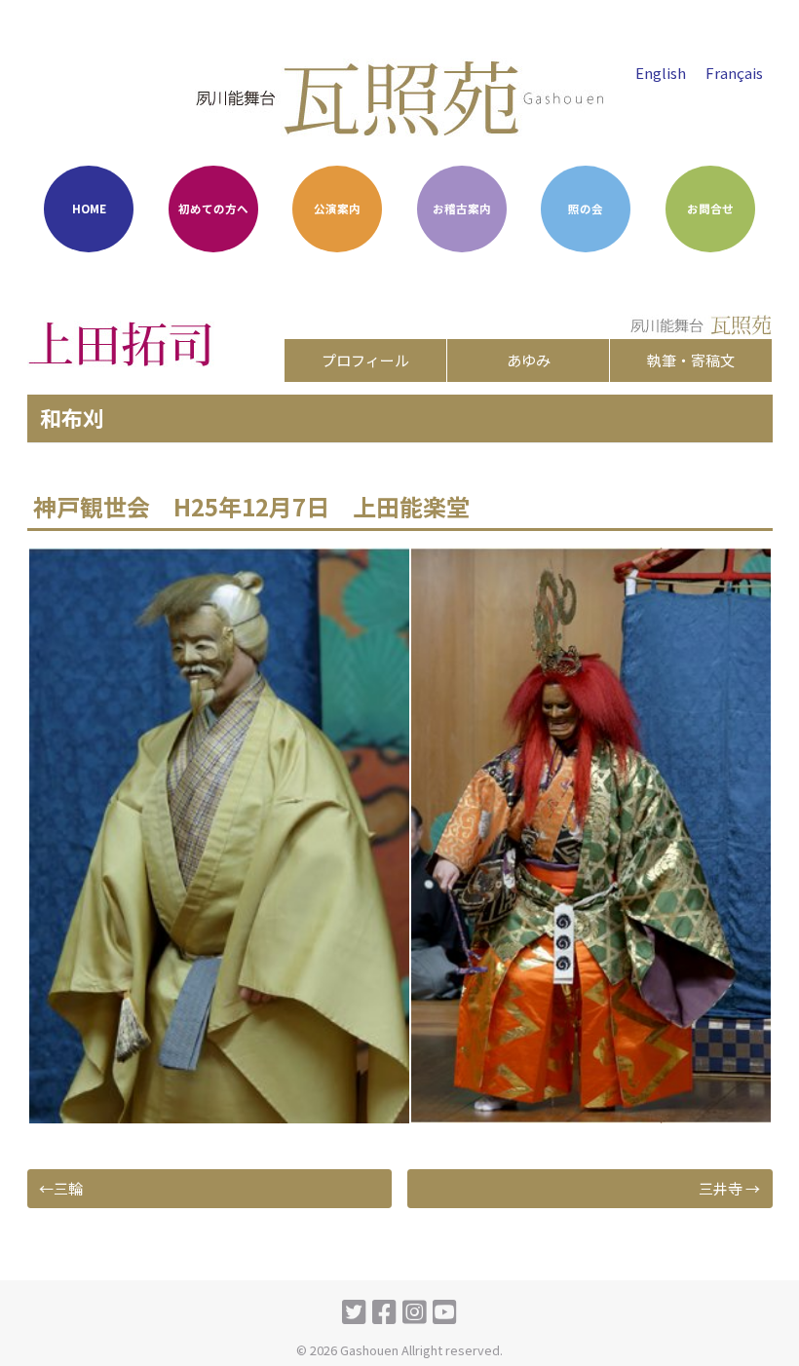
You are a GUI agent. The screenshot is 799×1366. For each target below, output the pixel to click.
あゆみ (529, 360)
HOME (89, 208)
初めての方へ (213, 208)
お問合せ (710, 208)
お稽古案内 (462, 208)
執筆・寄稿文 (691, 360)
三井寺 (720, 1188)
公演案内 (337, 208)
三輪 (68, 1188)
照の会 (585, 208)
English (660, 72)
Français (734, 72)
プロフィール (365, 360)
